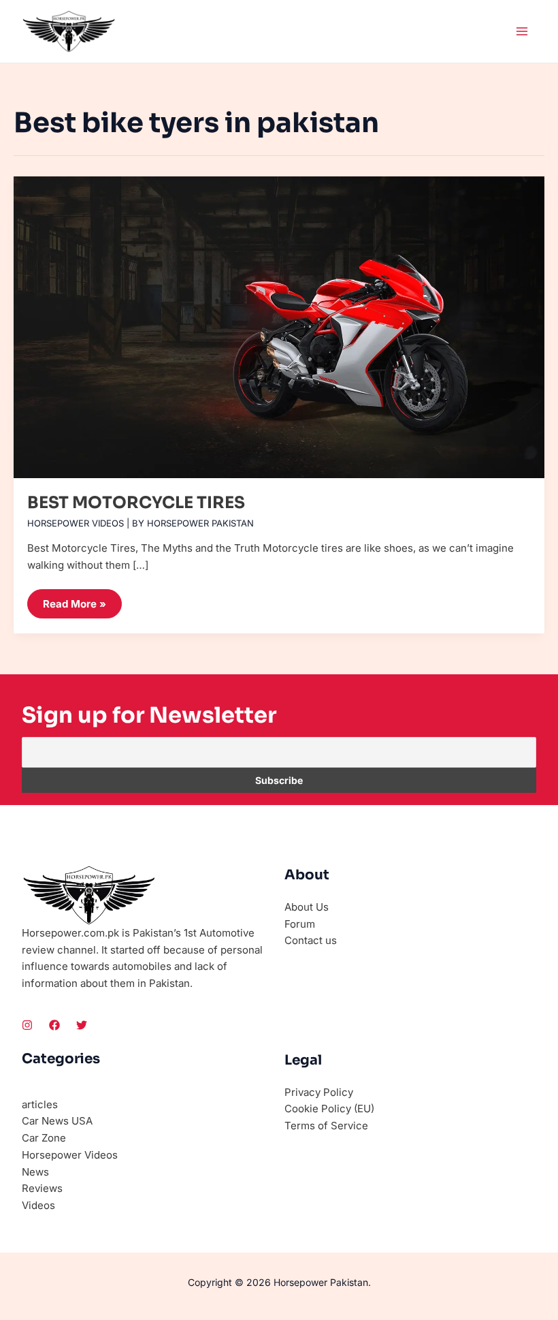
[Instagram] (27, 1025)
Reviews (42, 1188)
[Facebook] (54, 1025)
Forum (299, 923)
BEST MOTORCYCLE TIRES (136, 502)
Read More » (78, 599)
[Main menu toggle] (522, 31)
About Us (306, 906)
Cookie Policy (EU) (329, 1108)
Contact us (310, 940)
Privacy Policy (318, 1092)
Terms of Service (326, 1125)
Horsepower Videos (75, 523)
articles (40, 1104)
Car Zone (44, 1137)
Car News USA (57, 1120)
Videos (38, 1205)
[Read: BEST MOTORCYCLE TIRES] (279, 321)
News (35, 1171)
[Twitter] (81, 1025)
